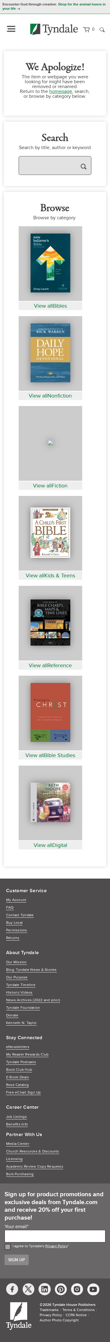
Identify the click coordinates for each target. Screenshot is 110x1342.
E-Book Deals (17, 1077)
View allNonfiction (50, 395)
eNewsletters (17, 1047)
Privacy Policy (56, 1246)
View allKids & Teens (50, 575)
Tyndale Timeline (20, 985)
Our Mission (16, 962)
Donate (12, 1015)
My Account (16, 900)
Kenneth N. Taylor (21, 1023)
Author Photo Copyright (59, 1320)
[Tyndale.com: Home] (54, 29)
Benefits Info (17, 1124)
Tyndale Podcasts (21, 1062)
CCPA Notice (76, 1315)
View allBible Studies (50, 755)
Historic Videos (19, 992)
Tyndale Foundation (23, 1008)
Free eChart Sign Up (23, 1092)
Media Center (17, 1144)
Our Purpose (17, 977)
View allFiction (50, 485)
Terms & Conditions (78, 1310)
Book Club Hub (19, 1069)
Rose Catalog (17, 1085)
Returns (13, 938)
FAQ (10, 907)
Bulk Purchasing (20, 1174)
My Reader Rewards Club (27, 1054)
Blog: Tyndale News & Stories (31, 970)
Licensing (14, 1159)
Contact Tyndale (20, 915)
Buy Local (14, 922)
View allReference (50, 665)
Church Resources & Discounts (32, 1151)
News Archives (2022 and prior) (33, 1000)
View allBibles (50, 305)
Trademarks (49, 1310)
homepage (60, 91)
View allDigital (50, 845)
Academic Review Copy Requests (34, 1166)
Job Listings (16, 1117)
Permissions (16, 930)
